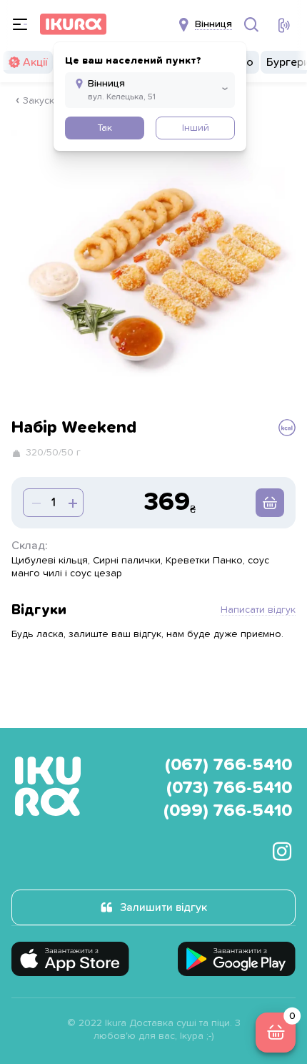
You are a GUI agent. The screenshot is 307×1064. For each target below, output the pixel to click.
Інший (195, 128)
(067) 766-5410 (228, 765)
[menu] (20, 24)
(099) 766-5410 (227, 810)
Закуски (41, 101)
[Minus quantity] (71, 503)
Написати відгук (258, 610)
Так (104, 128)
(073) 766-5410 (229, 788)
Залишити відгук (163, 907)
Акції (35, 62)
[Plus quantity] (35, 503)
